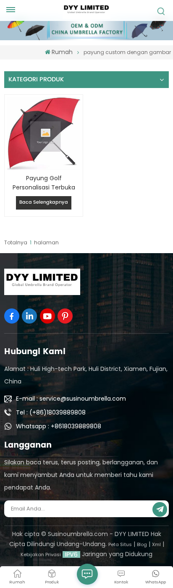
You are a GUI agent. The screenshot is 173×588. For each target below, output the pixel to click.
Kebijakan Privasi (41, 554)
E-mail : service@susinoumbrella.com (71, 398)
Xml (156, 544)
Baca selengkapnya (43, 202)
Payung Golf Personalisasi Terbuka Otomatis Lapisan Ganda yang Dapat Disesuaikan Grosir (44, 183)
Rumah (62, 52)
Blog (142, 544)
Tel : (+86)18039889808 (51, 412)
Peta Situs (120, 544)
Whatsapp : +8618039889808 (58, 426)
